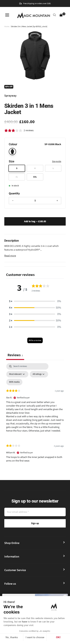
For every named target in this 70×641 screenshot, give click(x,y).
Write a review (35, 340)
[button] (35, 301)
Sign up (35, 523)
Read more (10, 256)
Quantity (14, 193)
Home (6, 26)
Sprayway (10, 96)
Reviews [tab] (15, 355)
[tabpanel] (35, 416)
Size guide (56, 161)
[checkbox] (14, 382)
